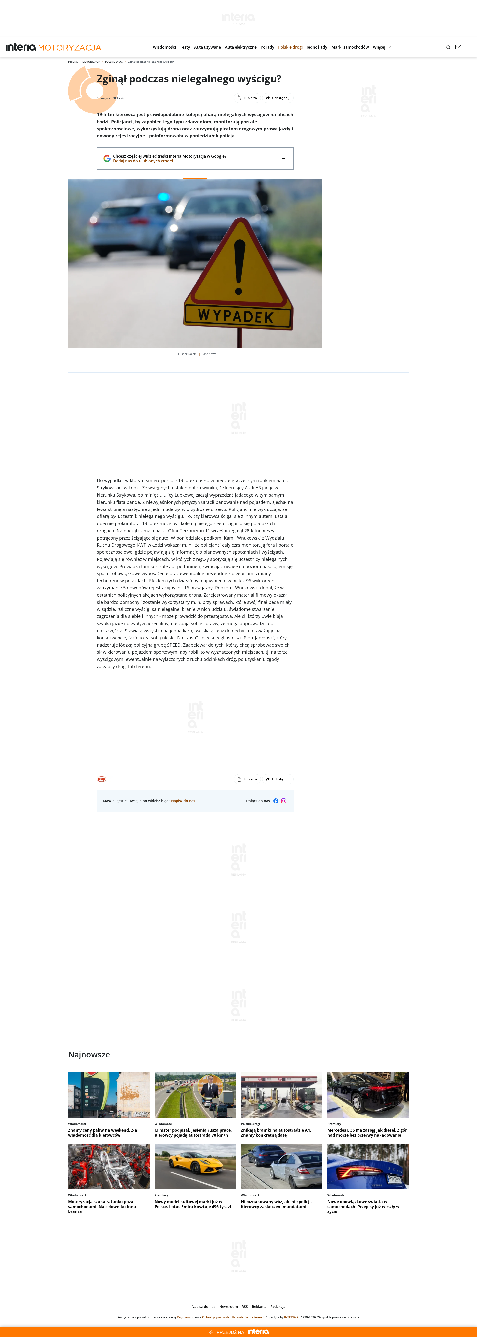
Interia (73, 61)
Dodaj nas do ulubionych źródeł (169, 161)
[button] (164, 47)
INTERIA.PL (292, 1317)
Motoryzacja (91, 61)
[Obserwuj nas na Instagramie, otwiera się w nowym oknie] (284, 801)
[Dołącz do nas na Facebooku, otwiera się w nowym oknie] (276, 801)
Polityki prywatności (216, 1317)
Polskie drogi (114, 61)
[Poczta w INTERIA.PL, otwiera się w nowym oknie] (458, 47)
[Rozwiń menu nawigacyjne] (468, 47)
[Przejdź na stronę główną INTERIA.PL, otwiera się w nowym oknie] (21, 47)
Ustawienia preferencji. (248, 1317)
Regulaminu (185, 1317)
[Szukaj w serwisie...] (448, 47)
